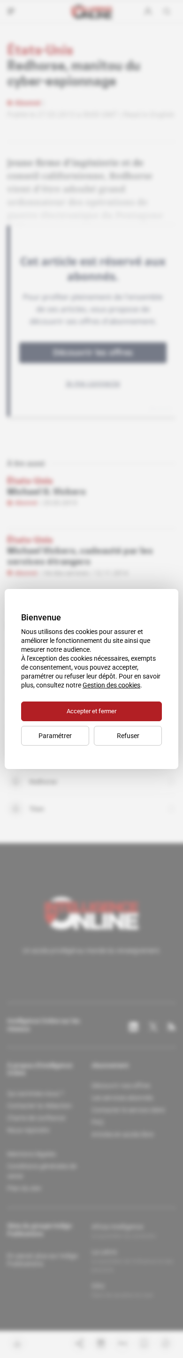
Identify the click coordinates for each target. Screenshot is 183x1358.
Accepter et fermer (91, 711)
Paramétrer (55, 735)
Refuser (128, 735)
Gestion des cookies (111, 685)
